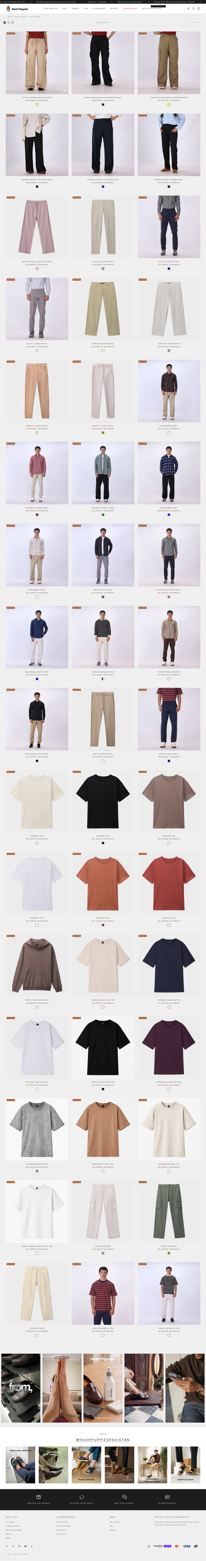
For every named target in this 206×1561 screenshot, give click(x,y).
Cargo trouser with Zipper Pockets (103, 97)
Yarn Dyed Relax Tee (102, 1328)
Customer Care (61, 1522)
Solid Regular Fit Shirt (169, 590)
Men (65, 8)
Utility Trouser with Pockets (37, 97)
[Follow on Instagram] (19, 1546)
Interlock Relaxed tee (103, 1000)
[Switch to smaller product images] (9, 22)
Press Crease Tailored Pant (169, 180)
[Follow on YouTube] (25, 1546)
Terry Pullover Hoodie (37, 1000)
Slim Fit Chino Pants (103, 262)
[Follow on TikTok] (32, 1546)
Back (10, 17)
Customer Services (13, 1526)
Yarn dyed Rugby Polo (103, 672)
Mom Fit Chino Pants (37, 426)
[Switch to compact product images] (13, 22)
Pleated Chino (37, 1328)
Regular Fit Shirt (103, 590)
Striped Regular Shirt (168, 672)
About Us (9, 1534)
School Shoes (130, 8)
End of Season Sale (152, 8)
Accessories (99, 8)
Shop (24, 16)
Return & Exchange (63, 1526)
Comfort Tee (37, 836)
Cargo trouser (103, 1246)
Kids (86, 8)
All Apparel (35, 16)
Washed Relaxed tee (37, 1164)
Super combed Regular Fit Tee (37, 1246)
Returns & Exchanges (14, 1530)
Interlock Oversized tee (169, 1082)
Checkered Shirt (169, 426)
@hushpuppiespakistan (103, 1440)
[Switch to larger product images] (5, 22)
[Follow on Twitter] (13, 1546)
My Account (10, 1522)
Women (75, 8)
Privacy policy (61, 1530)
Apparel (114, 8)
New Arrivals (51, 8)
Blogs (8, 1538)
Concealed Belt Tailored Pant (37, 180)
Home (17, 16)
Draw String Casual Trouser (37, 262)
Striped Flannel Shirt (37, 508)
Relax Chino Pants (103, 754)
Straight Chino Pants (103, 344)
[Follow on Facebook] (7, 1546)
